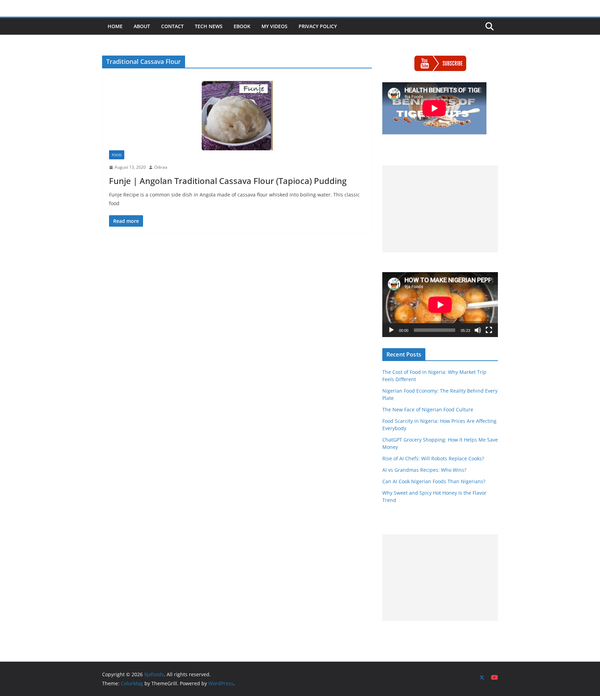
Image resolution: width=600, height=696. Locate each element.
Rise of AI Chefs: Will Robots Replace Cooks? (433, 458)
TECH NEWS (209, 26)
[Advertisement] (440, 209)
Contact (172, 26)
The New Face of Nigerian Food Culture (427, 409)
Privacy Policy (318, 26)
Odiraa (160, 167)
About (142, 26)
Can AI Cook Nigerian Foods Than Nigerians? (433, 481)
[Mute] (477, 330)
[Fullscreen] (488, 330)
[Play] (391, 330)
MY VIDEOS (274, 26)
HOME (115, 26)
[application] (440, 304)
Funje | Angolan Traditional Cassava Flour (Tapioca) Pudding (228, 180)
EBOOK (242, 26)
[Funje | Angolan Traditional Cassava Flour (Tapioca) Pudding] (237, 115)
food (117, 154)
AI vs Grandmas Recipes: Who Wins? (424, 470)
